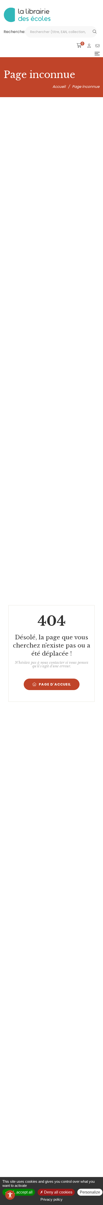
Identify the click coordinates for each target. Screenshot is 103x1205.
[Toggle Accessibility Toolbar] (10, 1195)
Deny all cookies (57, 1192)
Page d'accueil (55, 684)
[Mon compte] (89, 46)
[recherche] (94, 32)
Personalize (90, 1192)
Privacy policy (51, 1199)
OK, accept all (20, 1192)
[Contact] (97, 46)
